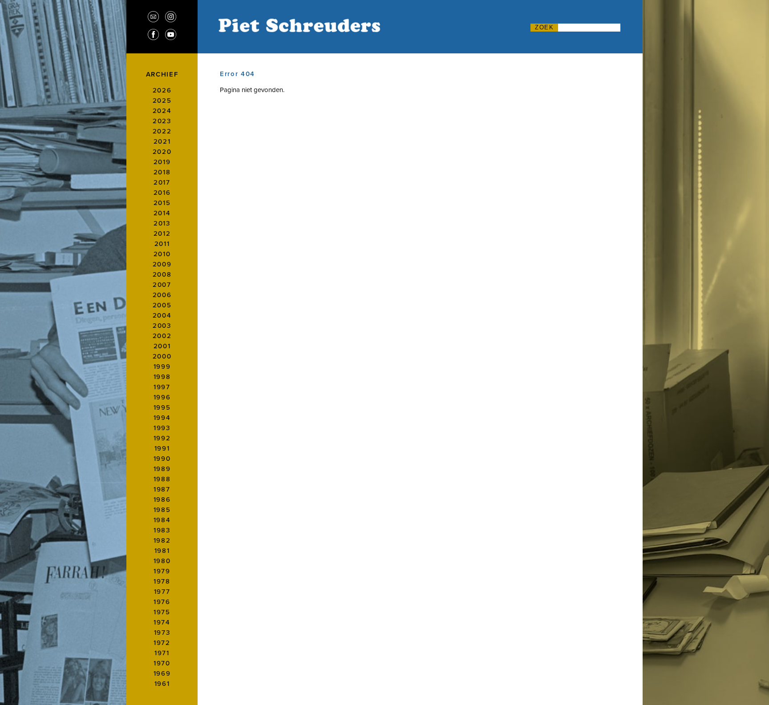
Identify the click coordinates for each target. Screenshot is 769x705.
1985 (162, 509)
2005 (162, 305)
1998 (162, 376)
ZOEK (544, 27)
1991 (162, 448)
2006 (162, 294)
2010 (162, 253)
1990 (162, 458)
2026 (162, 90)
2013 (162, 223)
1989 (162, 468)
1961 (162, 683)
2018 (162, 172)
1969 (162, 673)
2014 (162, 213)
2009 (162, 264)
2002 (162, 335)
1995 (162, 407)
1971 (162, 652)
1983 (162, 530)
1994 (162, 417)
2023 (162, 120)
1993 (162, 427)
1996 (162, 397)
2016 (162, 192)
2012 (162, 233)
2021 (162, 141)
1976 (162, 601)
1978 (162, 581)
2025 (162, 100)
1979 (162, 571)
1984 (162, 519)
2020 (162, 151)
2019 (162, 161)
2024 (162, 110)
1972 (162, 642)
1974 (162, 622)
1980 (162, 560)
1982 (162, 540)
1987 (162, 489)
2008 (162, 274)
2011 (162, 243)
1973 (162, 632)
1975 (162, 611)
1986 (162, 499)
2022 (162, 131)
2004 (162, 315)
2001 (162, 345)
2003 (162, 325)
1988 (162, 478)
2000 (162, 356)
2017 (162, 182)
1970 (162, 663)
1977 (162, 591)
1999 (162, 366)
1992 (162, 438)
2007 (162, 284)
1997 (162, 386)
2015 (162, 202)
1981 (162, 550)
